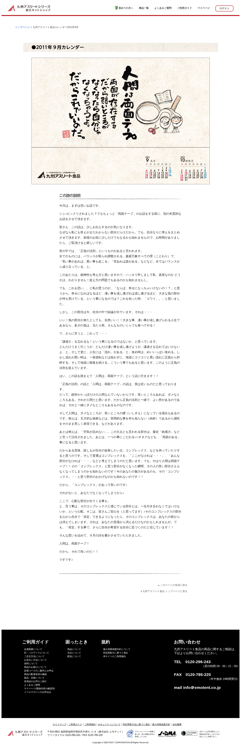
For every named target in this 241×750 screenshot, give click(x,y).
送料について (31, 663)
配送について (74, 656)
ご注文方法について (34, 656)
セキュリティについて (109, 724)
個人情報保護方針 (161, 724)
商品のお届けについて (35, 667)
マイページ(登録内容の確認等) (39, 688)
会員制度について (33, 649)
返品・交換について (34, 677)
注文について (74, 652)
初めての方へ (126, 8)
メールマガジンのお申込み (37, 692)
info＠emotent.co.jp (202, 687)
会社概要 (177, 724)
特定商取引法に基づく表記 (136, 724)
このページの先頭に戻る (173, 585)
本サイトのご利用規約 (114, 656)
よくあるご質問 (163, 8)
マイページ (204, 8)
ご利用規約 (90, 724)
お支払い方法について (35, 660)
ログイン (224, 8)
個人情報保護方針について (116, 649)
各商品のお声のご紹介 (35, 681)
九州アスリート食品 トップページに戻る (164, 591)
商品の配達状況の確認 (35, 674)
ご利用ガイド (184, 8)
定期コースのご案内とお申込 (38, 670)
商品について (74, 649)
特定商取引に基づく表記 (115, 652)
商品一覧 (144, 8)
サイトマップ (59, 724)
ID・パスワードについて (36, 652)
